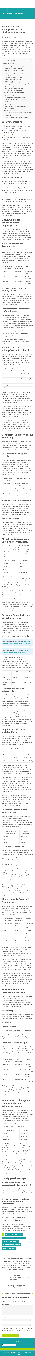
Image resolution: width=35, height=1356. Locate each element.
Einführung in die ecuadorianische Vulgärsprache (16, 67)
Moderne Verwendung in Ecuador (13, 79)
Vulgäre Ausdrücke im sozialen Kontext (14, 90)
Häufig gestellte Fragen (10, 110)
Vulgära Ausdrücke (9, 1248)
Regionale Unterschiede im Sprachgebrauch (15, 70)
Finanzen (12, 10)
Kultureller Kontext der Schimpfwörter (14, 68)
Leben (30, 10)
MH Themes (17, 1354)
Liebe (2, 13)
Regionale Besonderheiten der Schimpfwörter (16, 85)
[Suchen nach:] (17, 21)
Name (3, 1318)
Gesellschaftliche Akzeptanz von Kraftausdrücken (16, 72)
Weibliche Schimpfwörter (11, 95)
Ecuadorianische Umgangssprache (13, 1238)
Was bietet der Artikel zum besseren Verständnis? (16, 117)
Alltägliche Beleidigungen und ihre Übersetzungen (17, 83)
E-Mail (4, 1323)
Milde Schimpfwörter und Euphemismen (14, 97)
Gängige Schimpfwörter (10, 1241)
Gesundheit (20, 10)
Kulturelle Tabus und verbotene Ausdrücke (15, 99)
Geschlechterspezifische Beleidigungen (14, 92)
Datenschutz (22, 1349)
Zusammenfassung (9, 63)
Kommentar (5, 1304)
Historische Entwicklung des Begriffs (13, 77)
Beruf (3, 10)
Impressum (14, 1349)
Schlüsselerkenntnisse (10, 65)
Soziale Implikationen (10, 81)
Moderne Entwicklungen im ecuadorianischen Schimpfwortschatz (16, 107)
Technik (9, 13)
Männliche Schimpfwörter (11, 94)
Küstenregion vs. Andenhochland (13, 86)
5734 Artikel (28, 1258)
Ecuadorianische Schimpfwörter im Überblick (15, 74)
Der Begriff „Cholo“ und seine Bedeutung (14, 76)
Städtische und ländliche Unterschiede (14, 88)
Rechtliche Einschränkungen (11, 104)
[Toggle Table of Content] (32, 60)
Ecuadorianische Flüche (13, 1234)
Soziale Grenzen (8, 103)
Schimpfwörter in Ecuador (11, 1245)
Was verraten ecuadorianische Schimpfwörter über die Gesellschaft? (17, 114)
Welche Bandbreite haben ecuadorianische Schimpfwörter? (18, 112)
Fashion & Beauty (20, 13)
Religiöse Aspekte (9, 101)
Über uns (31, 1349)
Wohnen (4, 17)
